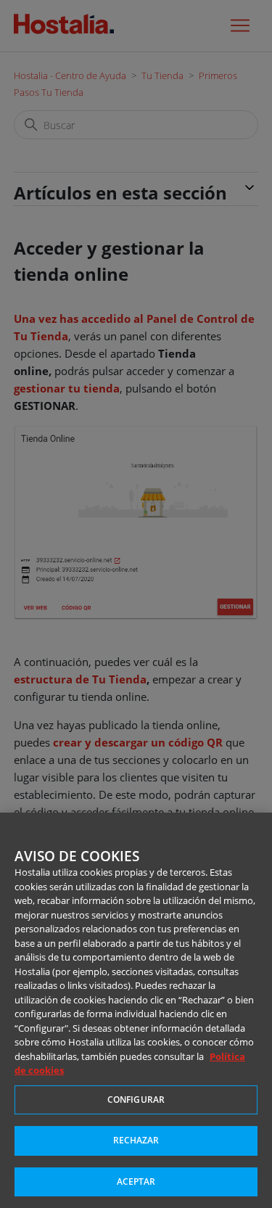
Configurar (136, 1099)
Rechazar (136, 1140)
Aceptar (136, 1181)
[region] (136, 1010)
